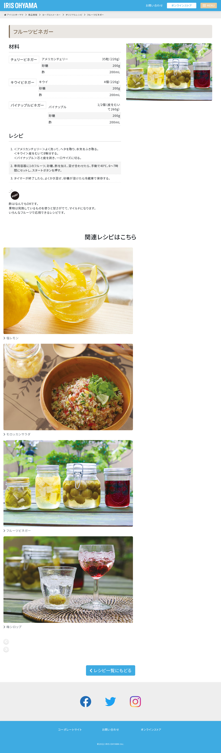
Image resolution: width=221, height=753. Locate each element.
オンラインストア (181, 5)
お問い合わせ (154, 5)
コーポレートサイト (70, 729)
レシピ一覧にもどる (112, 670)
